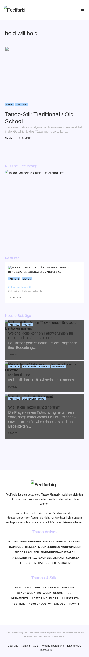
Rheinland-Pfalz (24, 557)
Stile (9, 104)
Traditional (24, 587)
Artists (14, 279)
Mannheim (58, 366)
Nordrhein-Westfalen (58, 552)
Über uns (13, 646)
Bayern (49, 541)
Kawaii (74, 603)
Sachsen (73, 557)
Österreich (47, 563)
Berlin (27, 279)
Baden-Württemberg (36, 366)
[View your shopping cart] (73, 10)
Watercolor (58, 603)
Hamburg (16, 546)
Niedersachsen (27, 552)
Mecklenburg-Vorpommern (60, 546)
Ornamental (20, 598)
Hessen (31, 546)
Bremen (75, 541)
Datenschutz (74, 646)
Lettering (40, 598)
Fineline (68, 587)
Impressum (46, 650)
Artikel (14, 325)
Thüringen (28, 563)
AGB (35, 646)
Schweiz (64, 563)
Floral (54, 598)
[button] (57, 10)
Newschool (38, 603)
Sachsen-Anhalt (51, 557)
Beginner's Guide (33, 399)
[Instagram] (44, 613)
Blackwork (26, 593)
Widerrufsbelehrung (53, 646)
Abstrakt (19, 603)
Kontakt (25, 646)
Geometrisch (63, 593)
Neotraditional (47, 587)
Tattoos (21, 104)
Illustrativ (71, 598)
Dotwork (44, 593)
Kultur (27, 325)
